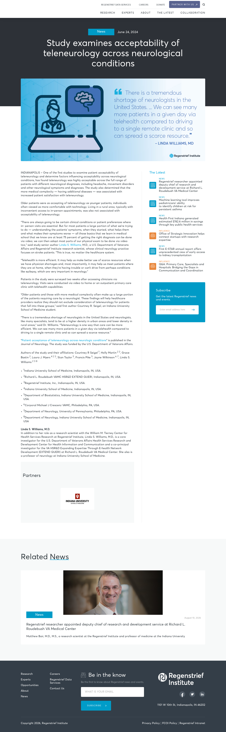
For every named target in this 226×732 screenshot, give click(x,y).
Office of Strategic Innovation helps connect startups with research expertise (181, 236)
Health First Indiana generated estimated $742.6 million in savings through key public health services (181, 221)
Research (107, 13)
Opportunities (29, 685)
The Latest (165, 13)
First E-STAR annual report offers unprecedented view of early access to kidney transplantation (182, 252)
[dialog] (203, 4)
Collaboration (192, 13)
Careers (143, 5)
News (24, 696)
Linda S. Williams (70, 245)
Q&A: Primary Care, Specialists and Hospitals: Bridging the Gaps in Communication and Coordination (181, 267)
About (146, 13)
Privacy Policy (151, 723)
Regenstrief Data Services (116, 5)
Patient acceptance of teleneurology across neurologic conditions (64, 340)
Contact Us (57, 688)
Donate (160, 5)
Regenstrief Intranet (192, 723)
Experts (128, 13)
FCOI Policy (169, 723)
